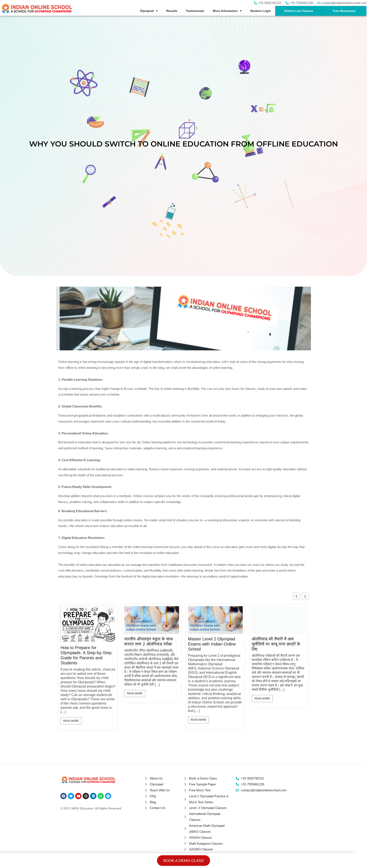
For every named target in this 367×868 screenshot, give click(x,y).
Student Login (260, 11)
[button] (305, 596)
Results (171, 11)
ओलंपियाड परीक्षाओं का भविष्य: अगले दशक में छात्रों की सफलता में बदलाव (299, 644)
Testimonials (195, 11)
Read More (92, 719)
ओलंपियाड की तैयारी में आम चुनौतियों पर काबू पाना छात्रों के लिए (169, 644)
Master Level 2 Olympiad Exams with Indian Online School (106, 644)
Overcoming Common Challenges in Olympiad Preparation (231, 644)
